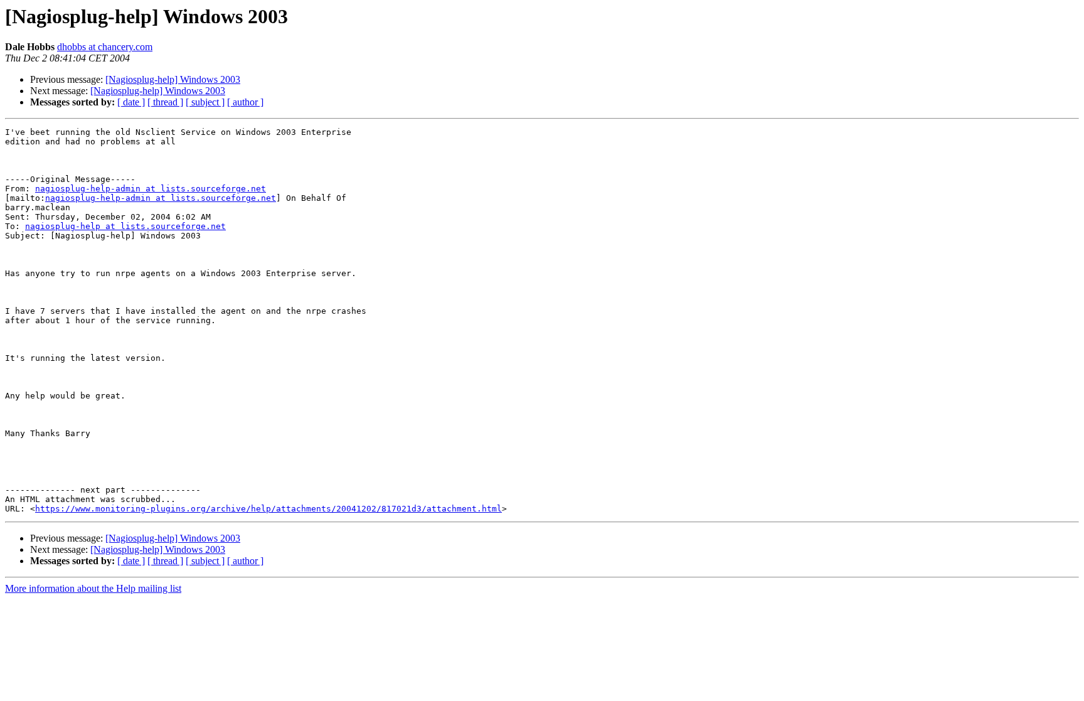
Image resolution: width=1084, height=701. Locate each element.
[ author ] (245, 102)
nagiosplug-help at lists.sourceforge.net (125, 226)
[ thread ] (165, 102)
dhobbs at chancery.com (104, 46)
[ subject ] (205, 102)
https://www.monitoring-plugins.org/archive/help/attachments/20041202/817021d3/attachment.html (268, 508)
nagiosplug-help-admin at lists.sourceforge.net (150, 188)
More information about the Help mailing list (93, 588)
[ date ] (131, 102)
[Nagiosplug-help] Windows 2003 (172, 79)
